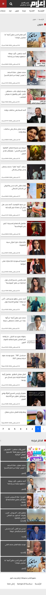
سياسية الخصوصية (24, 584)
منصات (2, 11)
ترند (10, 11)
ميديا (24, 11)
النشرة (31, 11)
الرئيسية (41, 11)
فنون (17, 11)
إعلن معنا (11, 584)
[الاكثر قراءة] (0, 440)
